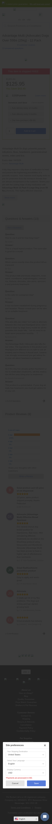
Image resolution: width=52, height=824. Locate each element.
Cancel (15, 783)
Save (36, 783)
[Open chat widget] (44, 816)
